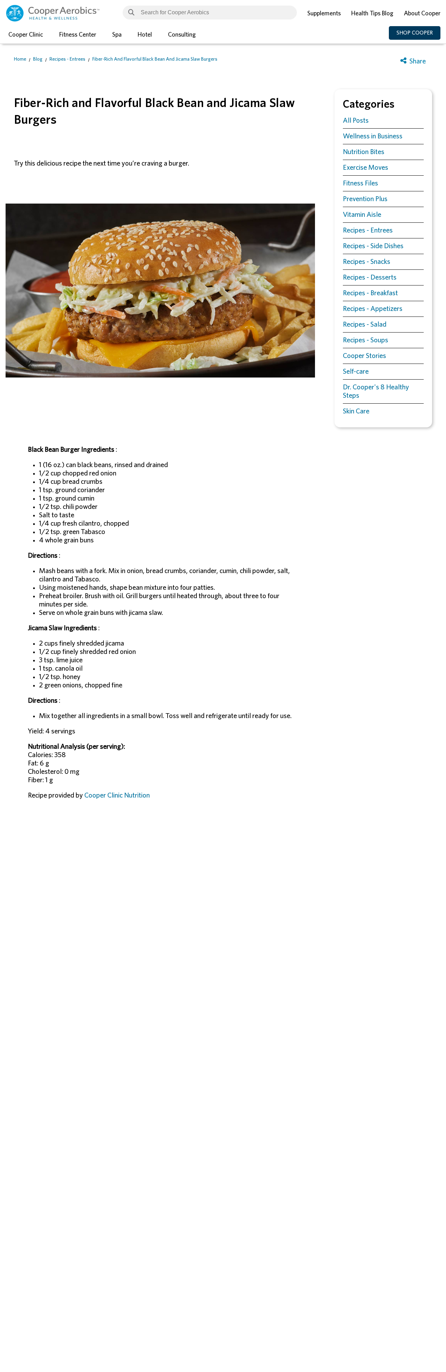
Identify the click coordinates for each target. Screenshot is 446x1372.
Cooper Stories (364, 355)
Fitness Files (360, 183)
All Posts (356, 120)
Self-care (356, 371)
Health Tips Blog (372, 13)
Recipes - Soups (365, 340)
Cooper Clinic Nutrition (117, 795)
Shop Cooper (415, 33)
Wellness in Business (372, 136)
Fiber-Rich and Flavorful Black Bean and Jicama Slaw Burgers (154, 59)
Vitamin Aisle (362, 214)
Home (20, 59)
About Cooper (422, 13)
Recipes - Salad (364, 324)
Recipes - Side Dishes (373, 246)
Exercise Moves (365, 167)
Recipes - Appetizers (372, 308)
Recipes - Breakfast (370, 293)
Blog (38, 59)
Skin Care (356, 411)
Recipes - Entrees (67, 59)
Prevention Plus (365, 199)
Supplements (324, 13)
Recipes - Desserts (370, 277)
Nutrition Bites (363, 151)
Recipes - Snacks (366, 261)
